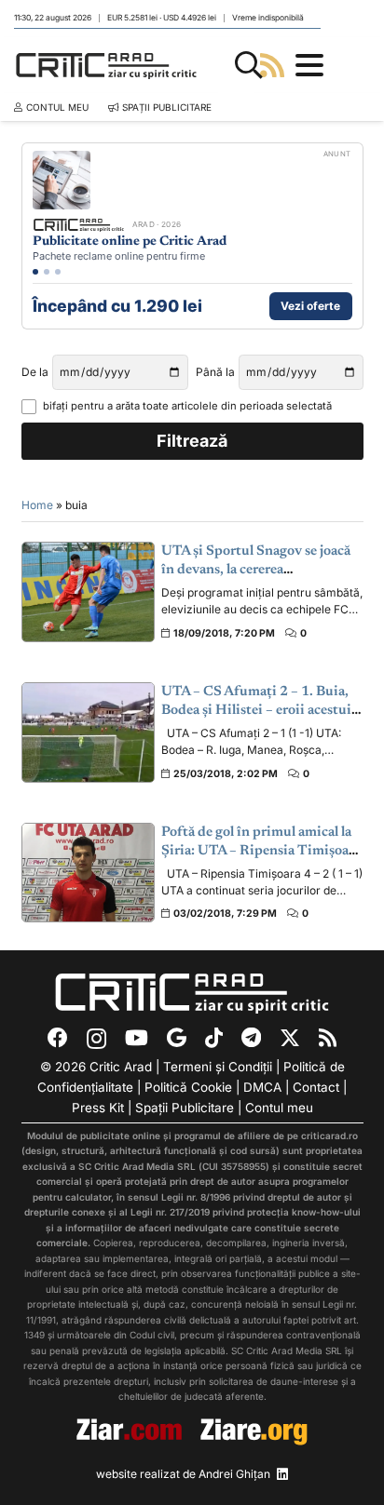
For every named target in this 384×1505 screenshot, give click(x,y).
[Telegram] (251, 1038)
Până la (215, 372)
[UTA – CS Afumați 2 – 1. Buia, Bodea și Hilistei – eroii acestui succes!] (88, 732)
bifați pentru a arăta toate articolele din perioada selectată (187, 405)
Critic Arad (120, 1066)
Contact (316, 1087)
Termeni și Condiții (217, 1066)
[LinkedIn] (282, 1474)
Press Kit (98, 1107)
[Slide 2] (46, 272)
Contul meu (279, 1107)
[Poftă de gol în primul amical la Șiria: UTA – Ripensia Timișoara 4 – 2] (88, 872)
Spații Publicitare (184, 1107)
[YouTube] (136, 1038)
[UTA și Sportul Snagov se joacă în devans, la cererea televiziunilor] (88, 591)
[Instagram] (96, 1039)
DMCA (262, 1087)
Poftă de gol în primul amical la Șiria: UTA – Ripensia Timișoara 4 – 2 (261, 852)
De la (34, 372)
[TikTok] (214, 1038)
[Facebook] (58, 1038)
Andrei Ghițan (234, 1474)
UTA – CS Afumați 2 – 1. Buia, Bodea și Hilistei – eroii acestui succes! (256, 711)
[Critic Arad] (106, 65)
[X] (290, 1038)
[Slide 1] (35, 272)
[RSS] (327, 1038)
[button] (249, 65)
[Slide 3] (58, 272)
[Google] (176, 1038)
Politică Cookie (188, 1087)
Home (37, 505)
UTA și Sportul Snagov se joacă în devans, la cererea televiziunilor (255, 570)
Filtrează (192, 440)
